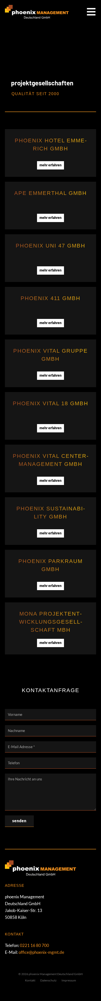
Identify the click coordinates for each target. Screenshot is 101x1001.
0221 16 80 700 (34, 945)
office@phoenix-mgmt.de (41, 952)
